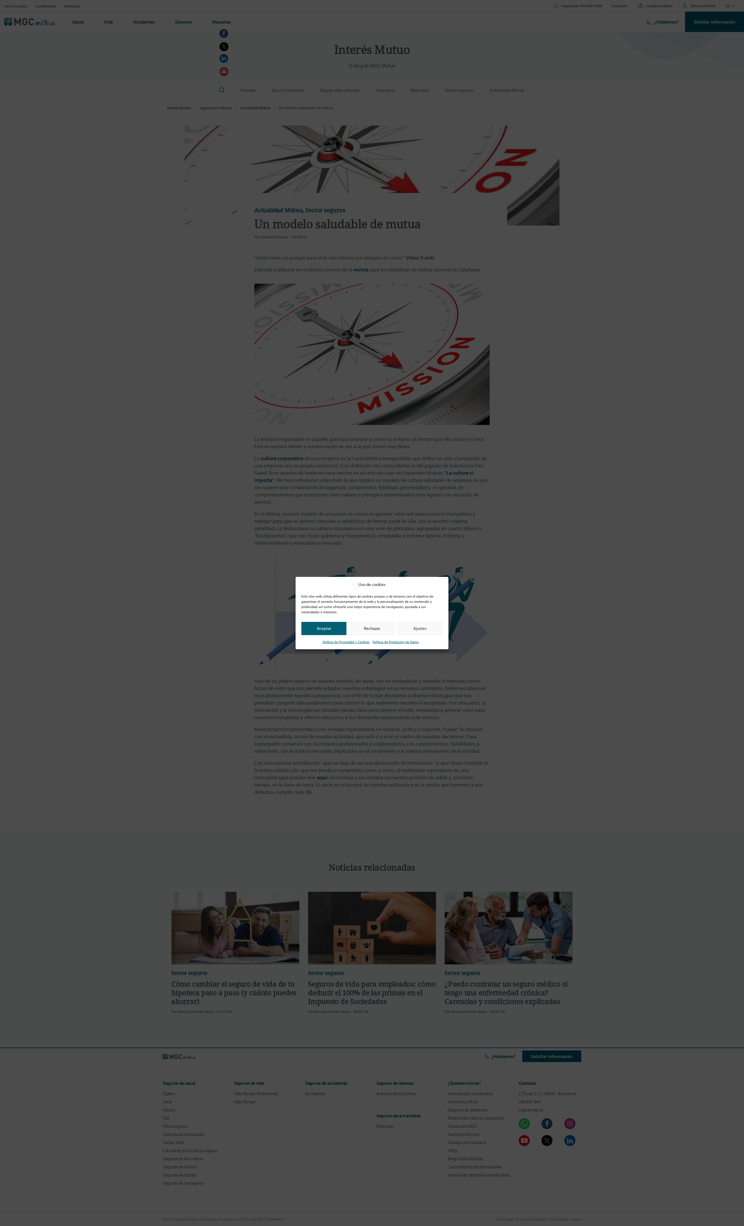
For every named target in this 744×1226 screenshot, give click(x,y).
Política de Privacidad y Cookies (346, 641)
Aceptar (324, 628)
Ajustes (420, 628)
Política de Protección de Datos (396, 641)
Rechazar (372, 628)
